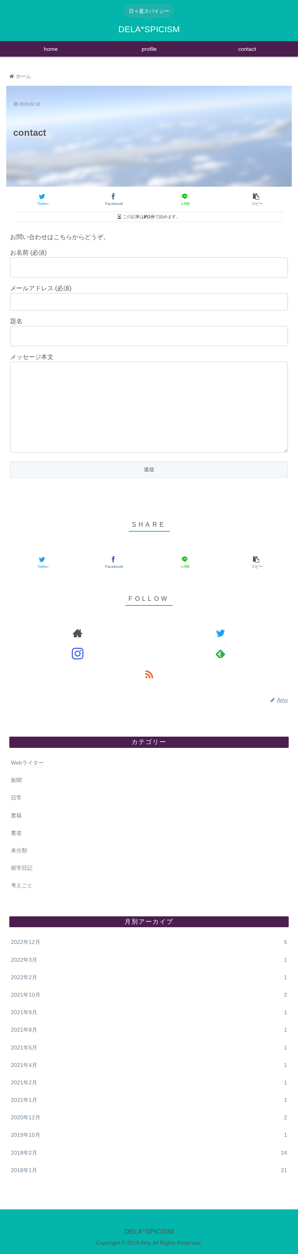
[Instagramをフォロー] (77, 653)
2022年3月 (149, 960)
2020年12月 (149, 1117)
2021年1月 (149, 1100)
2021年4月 (149, 1065)
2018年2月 (149, 1153)
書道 (16, 833)
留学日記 (22, 868)
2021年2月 (149, 1082)
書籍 (16, 815)
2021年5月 (149, 1047)
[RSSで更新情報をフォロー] (148, 674)
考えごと (22, 885)
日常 (16, 797)
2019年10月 (149, 1135)
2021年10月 (149, 995)
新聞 (16, 780)
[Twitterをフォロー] (220, 633)
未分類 (19, 850)
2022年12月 (149, 942)
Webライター (27, 763)
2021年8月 (149, 1030)
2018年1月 (149, 1170)
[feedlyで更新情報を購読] (220, 653)
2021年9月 (149, 1012)
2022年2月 (149, 977)
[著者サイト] (77, 633)
